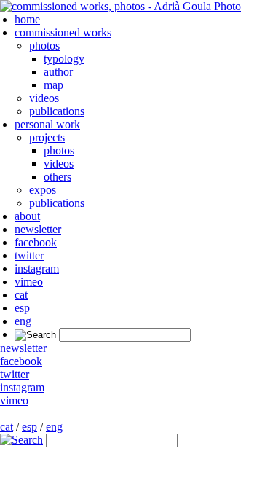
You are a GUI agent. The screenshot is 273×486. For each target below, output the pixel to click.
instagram (37, 268)
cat (21, 295)
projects (47, 137)
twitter (29, 255)
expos (42, 190)
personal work (47, 124)
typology (64, 58)
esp (22, 308)
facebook (36, 242)
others (57, 177)
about (27, 216)
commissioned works (63, 32)
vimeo (29, 281)
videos (44, 98)
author (58, 72)
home (27, 19)
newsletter (38, 229)
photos (44, 45)
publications (56, 111)
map (53, 85)
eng (23, 321)
